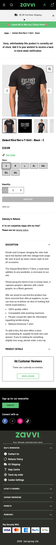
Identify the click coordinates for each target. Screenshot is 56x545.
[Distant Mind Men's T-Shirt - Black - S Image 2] (25, 126)
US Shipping (14, 464)
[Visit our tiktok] (27, 421)
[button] (28, 155)
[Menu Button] (3, 5)
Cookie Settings (16, 479)
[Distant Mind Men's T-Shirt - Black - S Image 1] (9, 126)
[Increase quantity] (21, 190)
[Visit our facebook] (5, 421)
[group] (28, 91)
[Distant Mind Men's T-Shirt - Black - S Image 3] (41, 126)
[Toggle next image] (49, 90)
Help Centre (14, 469)
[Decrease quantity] (5, 190)
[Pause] (53, 16)
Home (6, 33)
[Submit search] (11, 5)
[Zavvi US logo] (28, 5)
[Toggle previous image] (7, 90)
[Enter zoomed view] (49, 69)
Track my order (15, 474)
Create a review (28, 376)
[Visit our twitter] (12, 421)
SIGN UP (10, 405)
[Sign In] (44, 5)
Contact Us (13, 453)
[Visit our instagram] (20, 421)
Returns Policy (15, 459)
